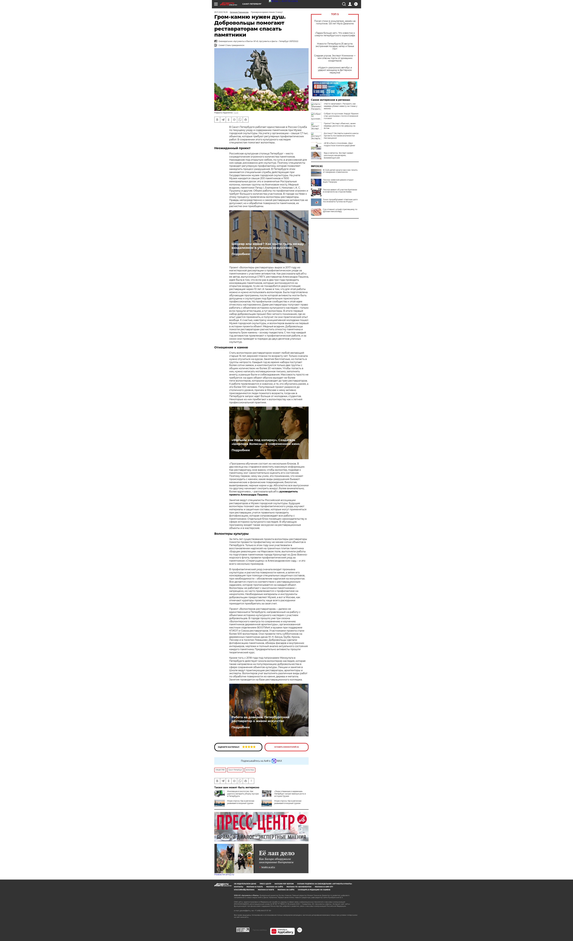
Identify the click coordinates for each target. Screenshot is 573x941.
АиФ (236, 113)
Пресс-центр (265, 884)
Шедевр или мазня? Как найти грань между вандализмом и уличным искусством (268, 246)
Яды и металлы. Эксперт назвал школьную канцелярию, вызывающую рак (338, 155)
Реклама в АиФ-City (324, 887)
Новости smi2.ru (224, 874)
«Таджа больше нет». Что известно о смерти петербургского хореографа (335, 34)
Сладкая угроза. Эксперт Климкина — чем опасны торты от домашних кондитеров (335, 58)
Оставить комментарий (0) (286, 747)
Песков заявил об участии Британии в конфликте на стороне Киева (340, 191)
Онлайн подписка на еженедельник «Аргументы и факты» (324, 884)
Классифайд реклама (244, 890)
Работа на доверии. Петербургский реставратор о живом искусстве (260, 719)
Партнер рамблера (260, 930)
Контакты (238, 887)
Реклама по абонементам (298, 887)
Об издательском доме (245, 884)
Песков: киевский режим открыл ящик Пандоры (338, 181)
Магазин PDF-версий (284, 884)
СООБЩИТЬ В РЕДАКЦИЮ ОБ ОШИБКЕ (314, 890)
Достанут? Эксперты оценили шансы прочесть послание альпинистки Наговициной (341, 135)
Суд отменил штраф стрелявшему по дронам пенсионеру (340, 210)
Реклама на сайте (274, 887)
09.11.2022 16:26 (221, 12)
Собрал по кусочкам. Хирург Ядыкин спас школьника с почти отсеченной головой (341, 115)
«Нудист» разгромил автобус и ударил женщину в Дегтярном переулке (335, 70)
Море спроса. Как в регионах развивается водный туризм (240, 802)
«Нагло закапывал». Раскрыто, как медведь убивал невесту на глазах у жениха (340, 106)
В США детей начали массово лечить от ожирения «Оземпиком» (340, 171)
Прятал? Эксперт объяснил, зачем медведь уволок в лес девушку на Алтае (340, 125)
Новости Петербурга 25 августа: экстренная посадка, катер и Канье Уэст (335, 46)
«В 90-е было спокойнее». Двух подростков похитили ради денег (339, 144)
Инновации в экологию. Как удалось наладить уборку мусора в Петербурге (243, 793)
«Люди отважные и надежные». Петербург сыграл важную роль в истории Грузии (290, 793)
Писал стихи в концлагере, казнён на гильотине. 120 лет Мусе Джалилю (334, 22)
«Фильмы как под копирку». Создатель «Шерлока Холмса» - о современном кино (266, 442)
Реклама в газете (255, 887)
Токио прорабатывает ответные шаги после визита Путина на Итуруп (340, 201)
